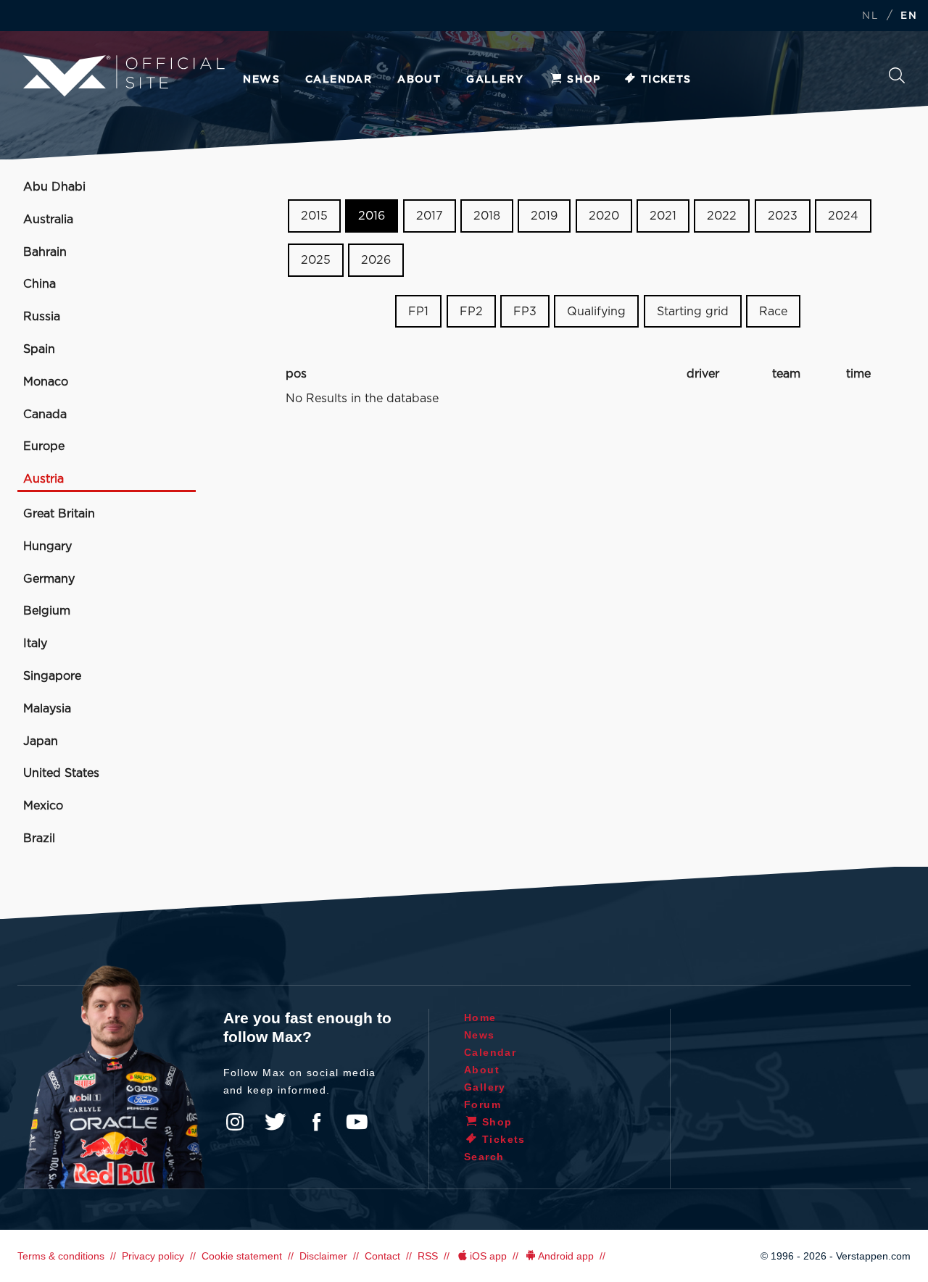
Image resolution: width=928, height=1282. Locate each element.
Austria (43, 479)
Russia (41, 316)
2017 (429, 216)
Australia (48, 219)
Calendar (338, 80)
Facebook (316, 1121)
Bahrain (45, 252)
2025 (316, 260)
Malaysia (47, 709)
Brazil (39, 838)
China (39, 284)
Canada (45, 414)
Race (773, 311)
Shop (584, 80)
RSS (428, 1256)
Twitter (275, 1121)
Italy (35, 643)
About (419, 80)
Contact (382, 1256)
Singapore (52, 676)
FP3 (524, 311)
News (261, 80)
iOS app (488, 1256)
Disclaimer (323, 1256)
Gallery (494, 80)
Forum (482, 1104)
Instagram (234, 1121)
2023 (783, 216)
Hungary (47, 546)
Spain (39, 349)
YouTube (356, 1121)
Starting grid (693, 311)
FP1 (418, 311)
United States (61, 773)
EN (908, 16)
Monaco (45, 382)
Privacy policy (153, 1256)
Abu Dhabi (54, 187)
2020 (604, 216)
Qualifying (596, 311)
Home (480, 1017)
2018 (486, 216)
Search (897, 79)
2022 (722, 216)
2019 (544, 216)
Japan (40, 741)
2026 (376, 260)
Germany (49, 579)
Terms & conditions (60, 1256)
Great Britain (59, 514)
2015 (314, 216)
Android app (566, 1256)
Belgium (46, 611)
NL (870, 16)
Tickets (666, 80)
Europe (44, 446)
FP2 (471, 311)
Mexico (43, 806)
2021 (663, 216)
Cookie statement (242, 1256)
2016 (371, 216)
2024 (843, 216)
